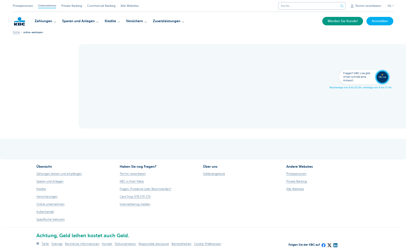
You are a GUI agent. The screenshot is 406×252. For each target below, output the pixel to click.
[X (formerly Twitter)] (329, 244)
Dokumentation (125, 243)
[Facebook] (323, 244)
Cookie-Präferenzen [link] (207, 243)
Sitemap (56, 243)
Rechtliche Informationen (82, 243)
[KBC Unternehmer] (19, 21)
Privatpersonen (23, 5)
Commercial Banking (101, 5)
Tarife (45, 243)
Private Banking (71, 5)
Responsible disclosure (154, 243)
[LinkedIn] (335, 244)
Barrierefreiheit (181, 243)
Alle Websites (130, 5)
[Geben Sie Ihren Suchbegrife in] (342, 6)
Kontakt (107, 243)
